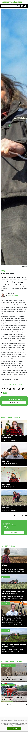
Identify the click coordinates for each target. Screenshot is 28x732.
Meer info (16, 725)
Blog (5, 393)
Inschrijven (14, 532)
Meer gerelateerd (20, 516)
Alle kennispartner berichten (16, 705)
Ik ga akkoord (14, 728)
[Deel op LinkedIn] (19, 389)
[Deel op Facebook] (14, 389)
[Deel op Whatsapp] (10, 389)
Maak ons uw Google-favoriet (13, 384)
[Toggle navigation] (26, 2)
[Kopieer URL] (23, 389)
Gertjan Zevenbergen (12, 295)
